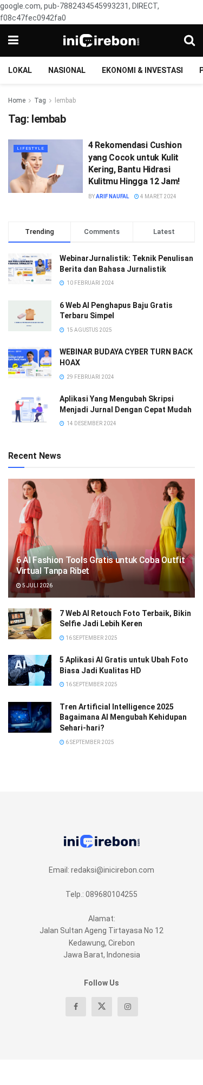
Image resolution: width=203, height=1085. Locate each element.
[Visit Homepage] (101, 40)
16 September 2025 (90, 638)
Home (16, 100)
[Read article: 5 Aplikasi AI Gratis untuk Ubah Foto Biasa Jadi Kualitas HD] (29, 670)
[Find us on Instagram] (127, 1006)
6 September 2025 (89, 742)
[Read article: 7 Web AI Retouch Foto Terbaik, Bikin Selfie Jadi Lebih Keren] (29, 623)
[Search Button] (189, 40)
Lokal (20, 70)
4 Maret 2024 (157, 196)
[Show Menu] (13, 40)
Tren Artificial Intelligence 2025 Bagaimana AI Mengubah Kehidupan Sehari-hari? (123, 717)
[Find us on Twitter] (101, 1006)
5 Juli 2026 (37, 585)
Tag (40, 100)
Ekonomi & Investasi (142, 70)
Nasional (67, 70)
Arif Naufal (112, 196)
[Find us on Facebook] (76, 1006)
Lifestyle (30, 148)
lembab (65, 100)
